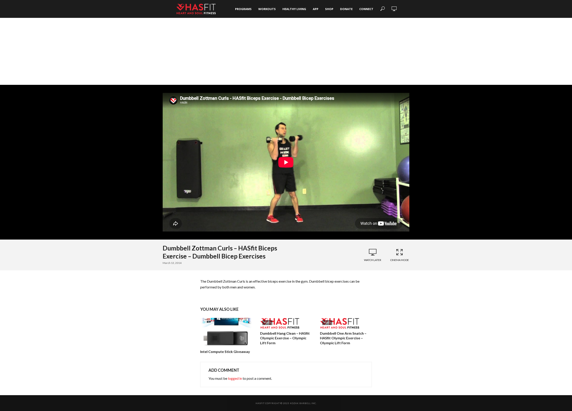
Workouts (267, 9)
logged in (235, 378)
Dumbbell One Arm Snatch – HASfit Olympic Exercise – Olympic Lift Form (343, 338)
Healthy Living (294, 9)
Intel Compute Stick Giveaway (225, 351)
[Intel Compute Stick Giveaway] (226, 332)
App (315, 9)
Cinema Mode (399, 260)
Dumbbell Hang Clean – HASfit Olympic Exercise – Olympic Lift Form (285, 338)
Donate (346, 9)
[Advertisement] (286, 51)
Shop (329, 9)
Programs (243, 9)
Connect (366, 9)
